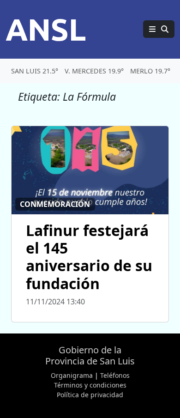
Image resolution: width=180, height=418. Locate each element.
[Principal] (158, 29)
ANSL (46, 29)
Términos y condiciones (90, 385)
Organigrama (72, 375)
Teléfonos (115, 375)
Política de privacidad (90, 394)
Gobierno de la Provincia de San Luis (90, 355)
